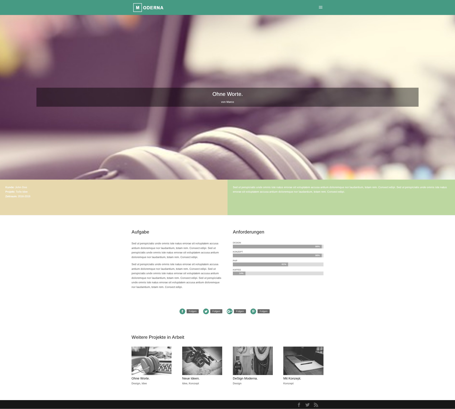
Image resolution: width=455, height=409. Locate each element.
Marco (230, 101)
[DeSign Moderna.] (253, 361)
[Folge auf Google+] (229, 311)
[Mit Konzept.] (303, 361)
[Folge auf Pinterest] (253, 311)
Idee (144, 383)
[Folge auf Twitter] (206, 311)
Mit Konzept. (292, 378)
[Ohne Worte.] (152, 361)
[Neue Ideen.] (202, 361)
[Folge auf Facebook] (182, 311)
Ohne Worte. (141, 378)
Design (136, 383)
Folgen (193, 311)
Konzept (194, 383)
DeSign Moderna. (245, 378)
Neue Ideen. (191, 378)
